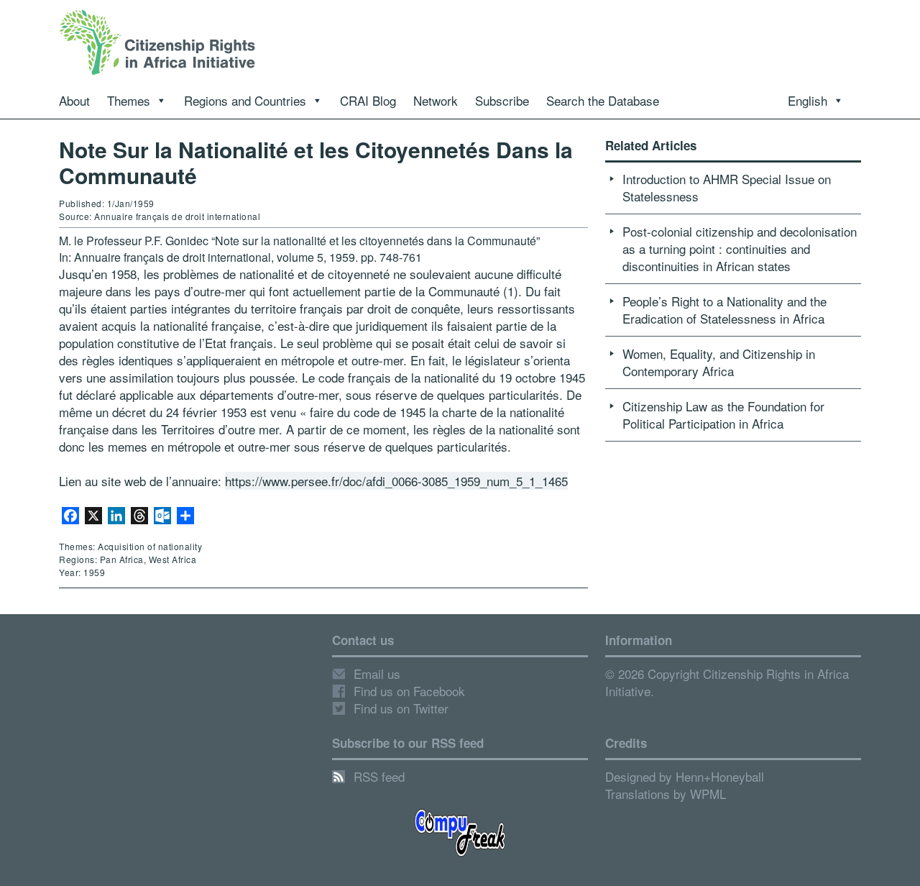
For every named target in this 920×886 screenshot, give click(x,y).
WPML (708, 794)
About (74, 100)
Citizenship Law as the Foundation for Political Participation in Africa (723, 414)
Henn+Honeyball (720, 776)
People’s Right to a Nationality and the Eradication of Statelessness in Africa (724, 309)
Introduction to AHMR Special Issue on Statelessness (726, 187)
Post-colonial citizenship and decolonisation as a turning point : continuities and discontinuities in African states (739, 248)
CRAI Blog (368, 100)
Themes (128, 100)
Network (435, 100)
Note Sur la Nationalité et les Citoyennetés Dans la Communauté (316, 162)
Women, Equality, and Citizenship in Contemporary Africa (718, 362)
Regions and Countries (245, 100)
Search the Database (602, 100)
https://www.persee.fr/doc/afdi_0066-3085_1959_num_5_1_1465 (396, 481)
